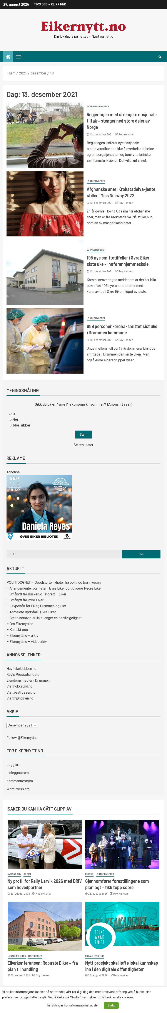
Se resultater (83, 445)
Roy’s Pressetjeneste (23, 675)
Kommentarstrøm (20, 781)
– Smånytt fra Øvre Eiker (25, 600)
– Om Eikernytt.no (20, 624)
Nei (15, 419)
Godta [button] (111, 1005)
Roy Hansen (126, 202)
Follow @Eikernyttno (22, 738)
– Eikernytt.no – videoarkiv (27, 642)
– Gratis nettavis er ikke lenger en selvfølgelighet (44, 618)
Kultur (89, 874)
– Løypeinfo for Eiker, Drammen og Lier (36, 606)
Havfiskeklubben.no (21, 669)
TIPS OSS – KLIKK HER (50, 4)
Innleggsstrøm (18, 773)
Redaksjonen (126, 134)
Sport (27, 874)
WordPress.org (18, 789)
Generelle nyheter (98, 106)
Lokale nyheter (96, 181)
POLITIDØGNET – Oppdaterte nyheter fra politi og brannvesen (54, 582)
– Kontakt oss (17, 630)
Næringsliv (14, 874)
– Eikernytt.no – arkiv (22, 636)
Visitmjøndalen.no (20, 698)
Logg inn (13, 765)
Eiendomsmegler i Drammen (28, 680)
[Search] (160, 57)
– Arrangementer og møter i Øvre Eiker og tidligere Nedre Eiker (54, 588)
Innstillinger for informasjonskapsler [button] (73, 1005)
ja (13, 413)
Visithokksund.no (19, 686)
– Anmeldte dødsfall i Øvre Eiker (31, 612)
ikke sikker (21, 425)
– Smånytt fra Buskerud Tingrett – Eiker (36, 594)
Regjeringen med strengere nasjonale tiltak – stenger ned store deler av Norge (122, 120)
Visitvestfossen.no (21, 692)
